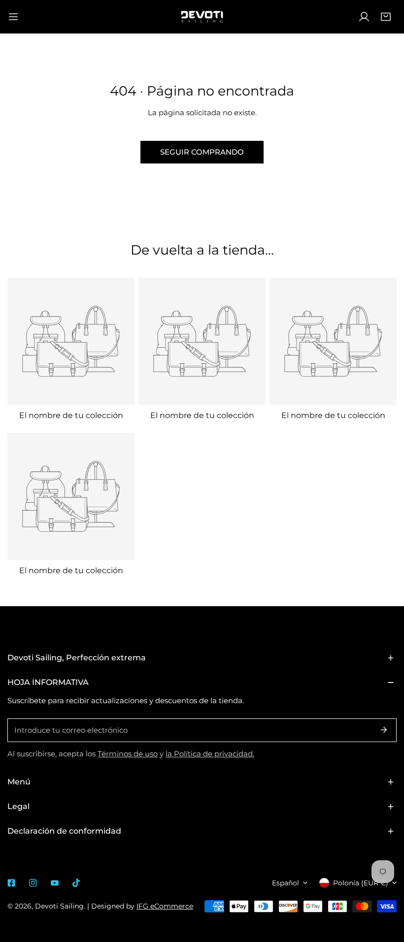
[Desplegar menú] (13, 17)
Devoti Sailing (59, 906)
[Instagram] (33, 883)
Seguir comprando (202, 152)
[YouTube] (55, 883)
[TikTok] (76, 883)
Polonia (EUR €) (360, 882)
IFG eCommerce (164, 906)
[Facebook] (11, 883)
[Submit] (384, 729)
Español (285, 882)
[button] (386, 17)
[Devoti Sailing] (202, 17)
